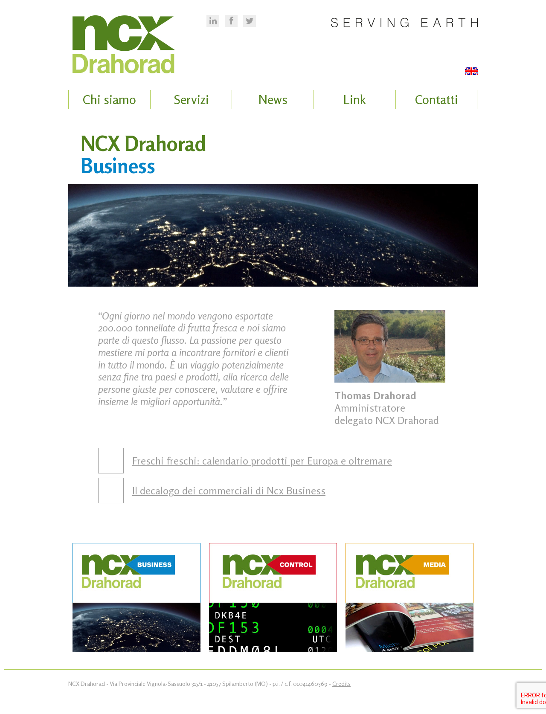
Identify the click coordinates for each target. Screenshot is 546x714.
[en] (471, 72)
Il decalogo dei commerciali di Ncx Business (228, 491)
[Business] (136, 599)
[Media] (409, 599)
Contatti (436, 99)
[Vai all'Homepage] (136, 38)
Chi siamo (109, 99)
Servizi (191, 99)
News (273, 99)
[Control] (273, 599)
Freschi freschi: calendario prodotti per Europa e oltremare (262, 461)
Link (354, 99)
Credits (341, 683)
